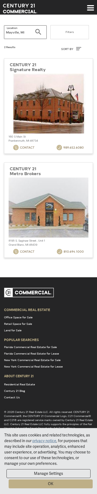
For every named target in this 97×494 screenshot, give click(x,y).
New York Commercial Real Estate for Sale (32, 360)
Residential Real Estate (19, 384)
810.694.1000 (74, 251)
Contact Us (12, 397)
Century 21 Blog (14, 391)
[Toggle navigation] (90, 5)
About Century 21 (19, 376)
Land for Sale (13, 330)
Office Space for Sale (18, 317)
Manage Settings (48, 473)
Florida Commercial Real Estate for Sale (30, 347)
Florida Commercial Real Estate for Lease (31, 353)
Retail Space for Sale (18, 324)
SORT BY (67, 49)
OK (50, 483)
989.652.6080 (73, 147)
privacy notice (44, 440)
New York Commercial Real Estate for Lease (33, 366)
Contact (27, 147)
